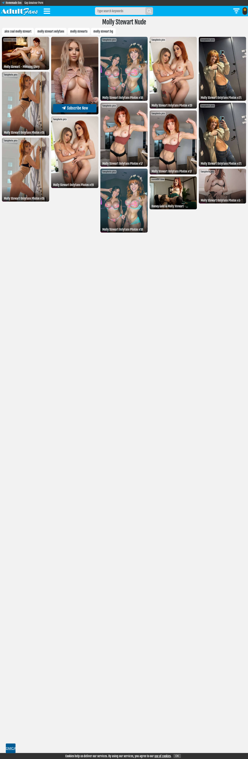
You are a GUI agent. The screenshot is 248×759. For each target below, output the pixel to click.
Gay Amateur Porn (33, 2)
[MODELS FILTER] (236, 11)
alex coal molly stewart (17, 31)
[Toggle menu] (47, 12)
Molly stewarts (78, 31)
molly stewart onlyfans (50, 31)
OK (177, 756)
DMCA (11, 748)
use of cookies (162, 756)
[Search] (149, 11)
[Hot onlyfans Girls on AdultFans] (19, 11)
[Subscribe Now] (74, 113)
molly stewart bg (103, 31)
